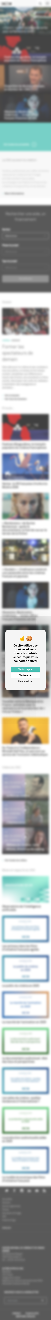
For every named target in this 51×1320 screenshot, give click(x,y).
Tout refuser (25, 675)
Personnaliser (25, 681)
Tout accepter (25, 669)
